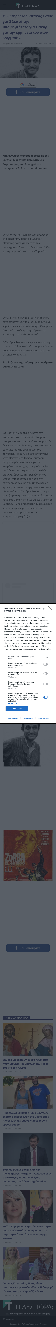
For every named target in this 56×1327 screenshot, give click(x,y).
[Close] (50, 608)
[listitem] (28, 658)
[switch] (45, 664)
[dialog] (28, 663)
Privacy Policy (43, 718)
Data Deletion (12, 718)
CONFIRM (17, 709)
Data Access (28, 718)
